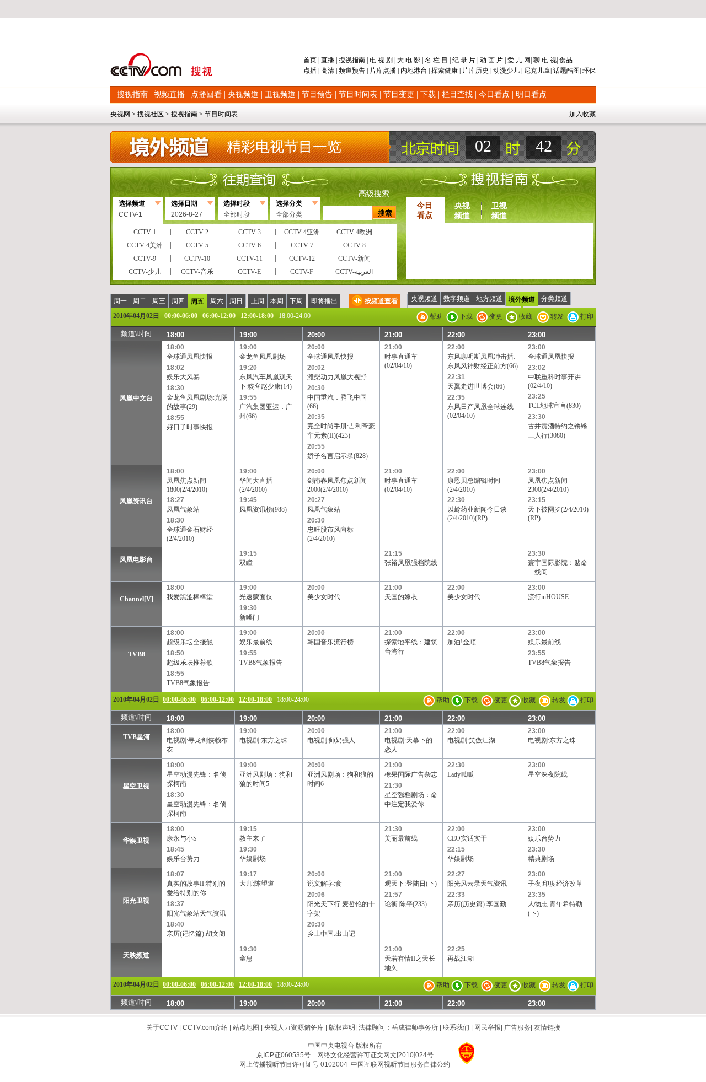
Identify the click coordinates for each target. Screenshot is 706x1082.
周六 (216, 301)
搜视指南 (352, 60)
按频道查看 (381, 301)
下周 (296, 301)
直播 (327, 60)
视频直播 (169, 94)
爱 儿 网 (518, 60)
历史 (482, 70)
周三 (158, 301)
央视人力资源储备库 (294, 1027)
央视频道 (243, 94)
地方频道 (489, 299)
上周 (257, 301)
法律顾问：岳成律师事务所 (398, 1027)
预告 (358, 70)
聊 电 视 (544, 60)
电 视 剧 (381, 60)
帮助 (435, 316)
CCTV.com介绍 (205, 1027)
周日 (236, 301)
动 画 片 (491, 60)
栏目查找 (457, 94)
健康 (451, 70)
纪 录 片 (464, 60)
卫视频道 (280, 94)
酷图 (573, 70)
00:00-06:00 (180, 316)
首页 (310, 60)
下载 (428, 94)
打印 (586, 316)
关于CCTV (162, 1027)
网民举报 (487, 1027)
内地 (407, 70)
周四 (178, 301)
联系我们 (456, 1027)
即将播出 (324, 301)
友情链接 (547, 1027)
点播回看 (206, 94)
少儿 (513, 70)
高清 (327, 70)
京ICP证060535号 (283, 1055)
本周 (277, 301)
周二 (139, 301)
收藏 (524, 316)
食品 (565, 60)
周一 (120, 301)
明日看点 (531, 94)
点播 (310, 70)
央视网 (120, 114)
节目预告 (317, 94)
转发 (556, 316)
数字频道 (456, 299)
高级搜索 (374, 194)
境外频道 (522, 299)
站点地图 (246, 1027)
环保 (588, 70)
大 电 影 (408, 60)
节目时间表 (358, 94)
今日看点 (494, 94)
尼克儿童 (536, 70)
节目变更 (398, 94)
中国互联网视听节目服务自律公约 (400, 1064)
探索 (438, 70)
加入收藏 (582, 114)
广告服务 (517, 1027)
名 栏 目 (436, 60)
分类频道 (554, 299)
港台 (420, 70)
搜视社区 (150, 114)
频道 (345, 70)
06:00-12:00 (219, 316)
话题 (559, 70)
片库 (376, 70)
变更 (495, 316)
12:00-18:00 (257, 316)
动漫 (499, 70)
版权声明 (342, 1027)
